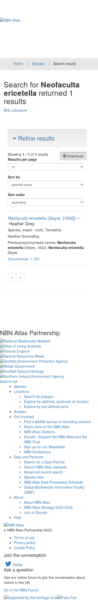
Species (38, 63)
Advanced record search (43, 472)
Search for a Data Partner (44, 461)
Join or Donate (35, 512)
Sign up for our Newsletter (44, 446)
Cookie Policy (24, 547)
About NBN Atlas (37, 502)
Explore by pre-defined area (46, 406)
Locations (21, 391)
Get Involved (24, 416)
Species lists (33, 477)
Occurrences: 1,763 (23, 258)
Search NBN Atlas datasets (45, 466)
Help (17, 517)
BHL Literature (15, 110)
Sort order (16, 194)
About (18, 497)
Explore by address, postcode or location (56, 401)
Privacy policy (24, 542)
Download (74, 156)
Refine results (35, 138)
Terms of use (24, 537)
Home (18, 63)
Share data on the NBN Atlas (47, 426)
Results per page (22, 159)
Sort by (14, 176)
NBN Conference (37, 451)
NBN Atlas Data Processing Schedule (53, 482)
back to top (9, 381)
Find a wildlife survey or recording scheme (57, 421)
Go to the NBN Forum (21, 589)
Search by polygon (39, 396)
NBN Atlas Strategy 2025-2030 (48, 507)
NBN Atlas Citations (39, 431)
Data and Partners (28, 456)
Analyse (20, 411)
